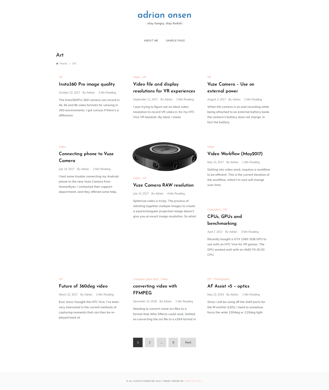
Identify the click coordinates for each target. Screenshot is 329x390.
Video (136, 77)
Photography (222, 279)
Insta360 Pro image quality (87, 84)
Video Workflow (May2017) (235, 154)
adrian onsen (164, 15)
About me (151, 40)
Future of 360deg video (83, 286)
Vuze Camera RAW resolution (163, 185)
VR (61, 77)
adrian (91, 92)
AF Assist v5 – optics (228, 286)
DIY (209, 279)
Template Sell (193, 381)
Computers (214, 209)
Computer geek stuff (145, 279)
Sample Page (175, 40)
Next (188, 342)
